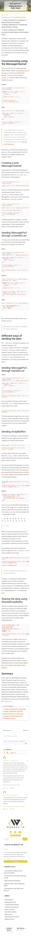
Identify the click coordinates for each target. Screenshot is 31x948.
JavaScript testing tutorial (11, 907)
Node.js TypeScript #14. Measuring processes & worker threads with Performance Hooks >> (13, 716)
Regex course (8, 914)
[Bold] (5, 741)
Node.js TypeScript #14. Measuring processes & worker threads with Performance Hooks (15, 32)
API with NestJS (9, 899)
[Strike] (10, 741)
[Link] (20, 741)
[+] (24, 741)
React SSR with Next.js (11, 912)
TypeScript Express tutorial (12, 916)
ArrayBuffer (16, 467)
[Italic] (7, 741)
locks (3, 593)
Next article (20, 928)
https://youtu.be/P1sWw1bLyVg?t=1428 (13, 806)
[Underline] (9, 741)
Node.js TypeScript (21, 17)
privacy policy (7, 858)
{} (22, 741)
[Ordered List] (12, 741)
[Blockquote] (16, 741)
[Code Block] (18, 741)
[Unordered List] (14, 741)
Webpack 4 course (9, 919)
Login (26, 730)
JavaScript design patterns (12, 904)
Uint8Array (12, 474)
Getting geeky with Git (10, 902)
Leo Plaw (6, 760)
